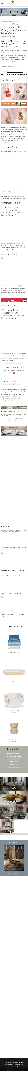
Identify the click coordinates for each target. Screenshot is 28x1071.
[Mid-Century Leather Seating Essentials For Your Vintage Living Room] (14, 560)
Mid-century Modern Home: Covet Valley (11, 593)
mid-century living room (16, 414)
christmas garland (18, 411)
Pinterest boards (17, 396)
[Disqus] (14, 458)
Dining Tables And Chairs (14, 753)
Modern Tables (14, 764)
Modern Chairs (14, 761)
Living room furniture (12, 21)
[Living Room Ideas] (14, 3)
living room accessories (19, 412)
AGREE (14, 1069)
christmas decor (8, 411)
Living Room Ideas (9, 398)
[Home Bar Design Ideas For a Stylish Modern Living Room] (14, 604)
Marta (13, 36)
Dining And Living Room (14, 756)
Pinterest (18, 392)
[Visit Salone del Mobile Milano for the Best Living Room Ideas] (14, 538)
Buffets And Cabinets (14, 767)
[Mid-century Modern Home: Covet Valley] (14, 583)
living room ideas (5, 414)
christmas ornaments (6, 412)
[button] (26, 860)
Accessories (4, 21)
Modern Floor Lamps (14, 759)
